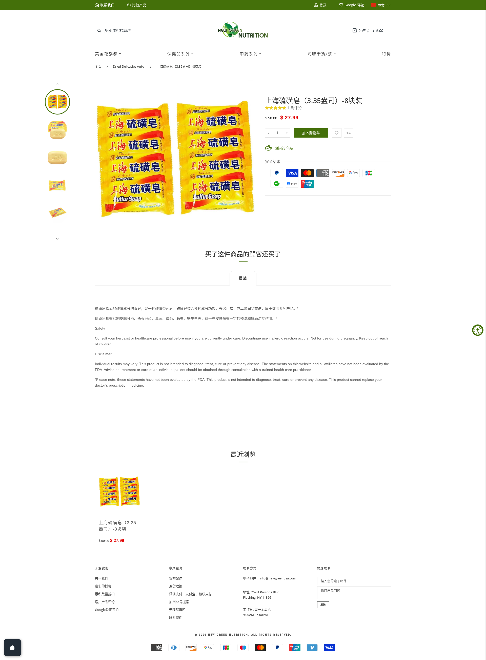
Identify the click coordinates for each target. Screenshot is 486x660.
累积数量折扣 (105, 594)
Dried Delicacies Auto (128, 66)
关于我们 (101, 578)
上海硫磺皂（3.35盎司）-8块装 (178, 66)
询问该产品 (283, 148)
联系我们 (175, 617)
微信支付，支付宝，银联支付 (190, 594)
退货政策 (175, 586)
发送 (323, 604)
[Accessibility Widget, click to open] (477, 330)
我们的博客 (103, 586)
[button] (381, 5)
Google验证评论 (107, 609)
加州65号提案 (179, 601)
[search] (99, 30)
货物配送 (175, 578)
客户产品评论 (105, 601)
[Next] (249, 161)
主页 (98, 66)
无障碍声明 (177, 609)
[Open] (12, 647)
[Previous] (102, 161)
